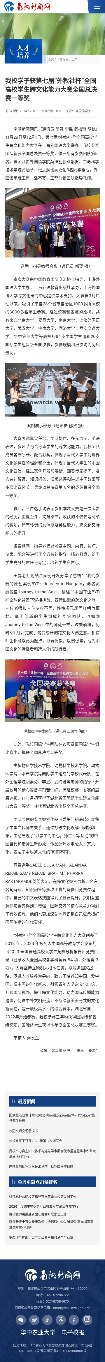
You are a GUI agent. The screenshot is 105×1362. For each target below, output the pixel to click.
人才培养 (63, 59)
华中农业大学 (37, 1332)
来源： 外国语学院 (78, 111)
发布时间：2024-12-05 (20, 111)
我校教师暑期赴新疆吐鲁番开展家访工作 (38, 1214)
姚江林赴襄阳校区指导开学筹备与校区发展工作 (42, 1197)
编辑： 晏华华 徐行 (55, 1051)
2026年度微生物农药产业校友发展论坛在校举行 (43, 1206)
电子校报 (73, 1332)
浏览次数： (51, 111)
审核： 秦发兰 (88, 1051)
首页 (51, 59)
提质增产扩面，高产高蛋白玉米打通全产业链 (41, 1238)
